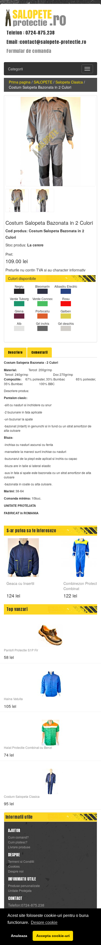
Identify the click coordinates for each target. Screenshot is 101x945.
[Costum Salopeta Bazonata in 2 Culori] (50, 141)
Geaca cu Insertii (20, 583)
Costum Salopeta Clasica (22, 796)
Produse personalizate (24, 886)
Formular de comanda (28, 50)
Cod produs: (16, 230)
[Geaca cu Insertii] (23, 557)
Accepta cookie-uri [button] (53, 936)
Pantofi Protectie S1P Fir (21, 650)
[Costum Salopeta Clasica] (50, 781)
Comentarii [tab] (39, 352)
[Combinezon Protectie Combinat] (80, 557)
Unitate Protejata (20, 891)
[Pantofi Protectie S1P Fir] (50, 635)
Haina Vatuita (13, 699)
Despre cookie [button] (44, 922)
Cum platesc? (17, 842)
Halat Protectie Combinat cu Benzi (28, 747)
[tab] (15, 352)
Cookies (14, 866)
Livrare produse (19, 847)
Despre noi (16, 871)
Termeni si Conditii (21, 861)
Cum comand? (18, 837)
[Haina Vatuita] (50, 684)
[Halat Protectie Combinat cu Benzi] (50, 732)
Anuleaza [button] (19, 936)
